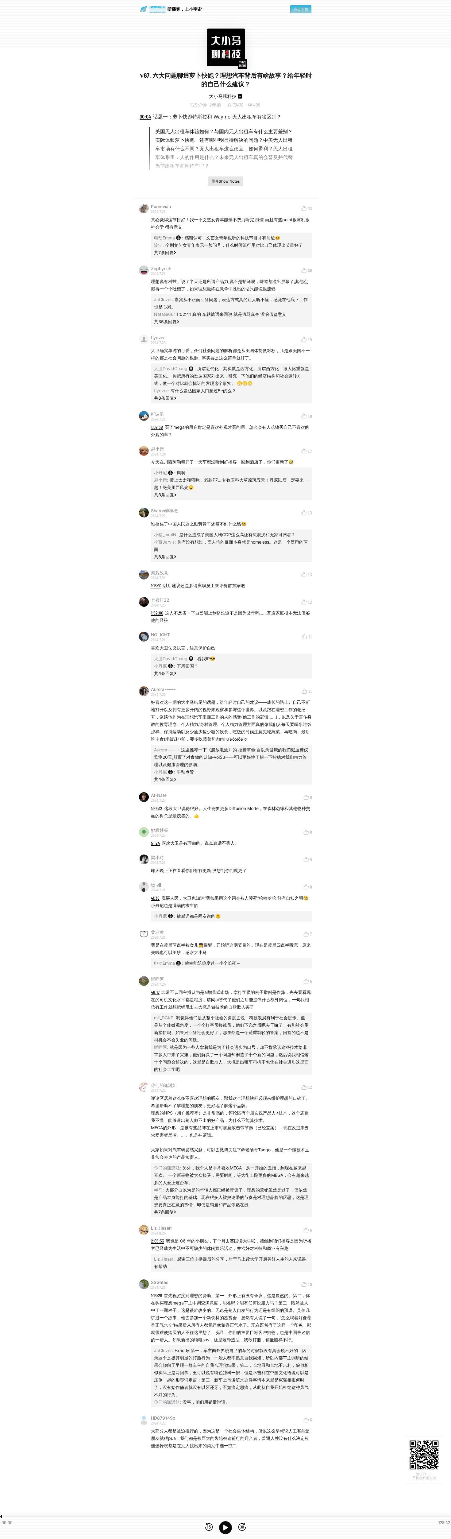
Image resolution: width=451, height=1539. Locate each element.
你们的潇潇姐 (164, 1085)
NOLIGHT (160, 634)
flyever (158, 337)
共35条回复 (165, 321)
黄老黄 (157, 932)
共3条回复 (164, 494)
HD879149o (163, 1418)
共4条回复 (164, 673)
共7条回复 (164, 252)
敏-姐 (156, 884)
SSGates (159, 1282)
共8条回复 (164, 398)
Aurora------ (163, 689)
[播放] (225, 1527)
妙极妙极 (159, 830)
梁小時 (157, 857)
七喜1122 (160, 600)
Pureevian (161, 206)
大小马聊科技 (223, 96)
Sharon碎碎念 (164, 510)
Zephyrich (161, 268)
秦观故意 (159, 572)
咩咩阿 (157, 979)
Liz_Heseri (161, 1228)
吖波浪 (157, 414)
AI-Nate (159, 795)
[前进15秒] (242, 1527)
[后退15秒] (209, 1527)
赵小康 (157, 449)
